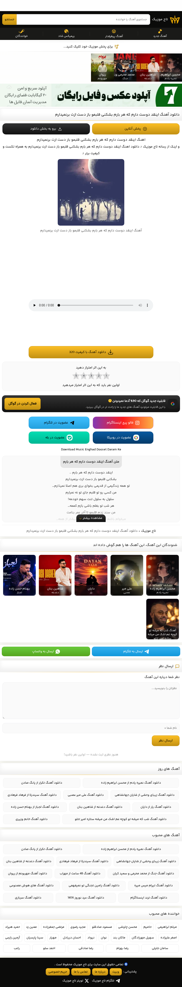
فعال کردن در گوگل (22, 403)
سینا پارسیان (34, 937)
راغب (17, 948)
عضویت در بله (55, 437)
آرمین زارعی (12, 937)
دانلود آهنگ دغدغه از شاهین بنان (99, 807)
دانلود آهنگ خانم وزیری (31, 819)
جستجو (9, 19)
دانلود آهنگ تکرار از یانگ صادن (41, 782)
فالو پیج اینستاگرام (120, 422)
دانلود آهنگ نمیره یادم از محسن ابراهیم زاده (131, 782)
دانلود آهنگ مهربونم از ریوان (27, 873)
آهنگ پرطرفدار (114, 36)
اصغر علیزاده (168, 937)
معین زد (31, 927)
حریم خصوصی (57, 971)
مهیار (53, 937)
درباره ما (100, 971)
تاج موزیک (160, 19)
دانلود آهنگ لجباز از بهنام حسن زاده (35, 807)
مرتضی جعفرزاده (53, 927)
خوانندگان (21, 36)
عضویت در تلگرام (56, 422)
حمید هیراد (12, 927)
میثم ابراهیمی (167, 927)
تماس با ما (81, 971)
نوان (104, 937)
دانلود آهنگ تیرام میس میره (153, 885)
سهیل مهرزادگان (143, 937)
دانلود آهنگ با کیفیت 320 (87, 352)
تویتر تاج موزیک (72, 980)
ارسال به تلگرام (133, 651)
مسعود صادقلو (102, 927)
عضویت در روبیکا (119, 437)
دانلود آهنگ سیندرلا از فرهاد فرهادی (32, 795)
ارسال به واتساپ (43, 651)
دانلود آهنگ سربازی (28, 897)
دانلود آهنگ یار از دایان (155, 807)
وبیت (115, 971)
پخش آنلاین (133, 128)
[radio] (106, 375)
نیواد (91, 937)
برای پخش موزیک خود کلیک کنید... (88, 46)
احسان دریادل (72, 937)
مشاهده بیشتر (92, 518)
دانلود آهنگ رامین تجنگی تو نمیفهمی (94, 885)
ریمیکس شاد (66, 36)
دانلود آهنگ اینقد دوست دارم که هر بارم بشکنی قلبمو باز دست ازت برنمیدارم (117, 115)
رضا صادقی (86, 948)
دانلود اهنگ (130, 146)
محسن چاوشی (127, 927)
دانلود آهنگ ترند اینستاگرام (148, 897)
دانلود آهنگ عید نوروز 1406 (86, 897)
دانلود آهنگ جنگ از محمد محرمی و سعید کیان (143, 873)
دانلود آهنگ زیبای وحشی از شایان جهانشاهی (144, 795)
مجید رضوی (78, 927)
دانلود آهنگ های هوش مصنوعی (31, 885)
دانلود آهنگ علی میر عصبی (86, 795)
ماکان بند (119, 937)
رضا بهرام (122, 948)
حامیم (147, 927)
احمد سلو (49, 948)
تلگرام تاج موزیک (103, 980)
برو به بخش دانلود (43, 128)
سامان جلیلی (160, 948)
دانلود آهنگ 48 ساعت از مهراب (80, 873)
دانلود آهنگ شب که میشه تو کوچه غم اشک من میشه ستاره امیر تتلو (120, 819)
